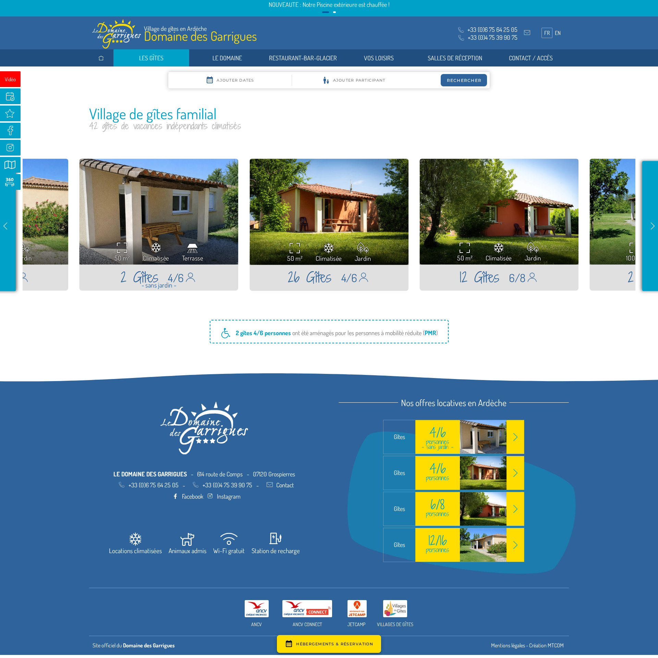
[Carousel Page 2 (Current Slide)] (332, 12)
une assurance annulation (376, 4)
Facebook (192, 496)
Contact (285, 485)
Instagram (229, 496)
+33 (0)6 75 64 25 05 (154, 485)
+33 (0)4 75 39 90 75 (227, 485)
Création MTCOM (546, 645)
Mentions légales (508, 645)
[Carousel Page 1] (323, 12)
